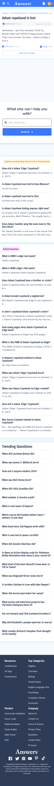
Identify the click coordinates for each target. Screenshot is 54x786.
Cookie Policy (34, 740)
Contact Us (33, 719)
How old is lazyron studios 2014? (19, 471)
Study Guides (11, 729)
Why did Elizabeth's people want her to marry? (27, 622)
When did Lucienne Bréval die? (18, 453)
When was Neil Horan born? (16, 480)
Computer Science (36, 698)
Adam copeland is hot (19, 18)
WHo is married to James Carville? (20, 535)
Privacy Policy (34, 729)
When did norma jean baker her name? (22, 593)
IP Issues (32, 745)
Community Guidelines (15, 713)
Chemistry (33, 671)
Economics (33, 703)
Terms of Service (36, 724)
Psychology (33, 692)
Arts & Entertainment (19, 13)
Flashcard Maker (12, 724)
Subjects (5, 13)
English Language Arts (38, 687)
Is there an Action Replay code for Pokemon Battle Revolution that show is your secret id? (26, 554)
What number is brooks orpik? (18, 497)
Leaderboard (10, 666)
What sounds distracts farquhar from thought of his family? (26, 633)
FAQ (7, 740)
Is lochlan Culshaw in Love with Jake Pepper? (26, 584)
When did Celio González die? (17, 488)
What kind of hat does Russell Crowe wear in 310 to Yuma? (26, 566)
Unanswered (10, 676)
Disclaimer (33, 734)
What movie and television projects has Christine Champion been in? (23, 603)
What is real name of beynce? (17, 506)
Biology (31, 676)
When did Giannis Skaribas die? (19, 544)
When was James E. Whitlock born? (20, 462)
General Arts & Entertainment (41, 13)
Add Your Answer (27, 53)
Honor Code (10, 719)
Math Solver (10, 734)
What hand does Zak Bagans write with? (23, 526)
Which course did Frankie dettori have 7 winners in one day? (23, 516)
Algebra (31, 666)
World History (34, 682)
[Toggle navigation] (3, 3)
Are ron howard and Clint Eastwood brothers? (26, 613)
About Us (32, 713)
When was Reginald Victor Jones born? (22, 575)
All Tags (8, 671)
